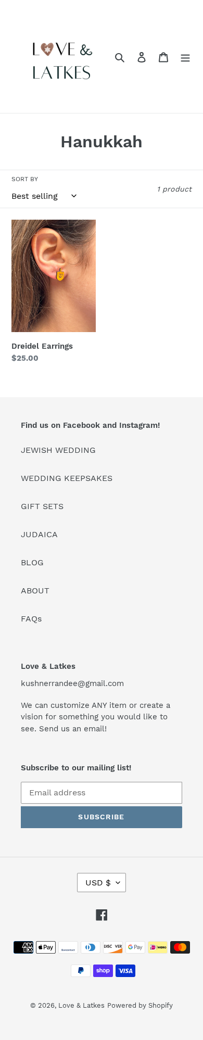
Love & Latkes (81, 1005)
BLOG (32, 562)
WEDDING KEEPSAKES (66, 478)
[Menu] (185, 56)
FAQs (31, 619)
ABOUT (35, 590)
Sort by (24, 179)
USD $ (98, 882)
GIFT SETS (42, 506)
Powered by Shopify (140, 1005)
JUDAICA (39, 534)
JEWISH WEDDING (58, 450)
